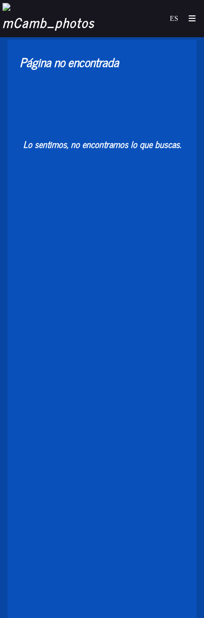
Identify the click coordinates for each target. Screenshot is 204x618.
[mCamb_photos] (52, 18)
